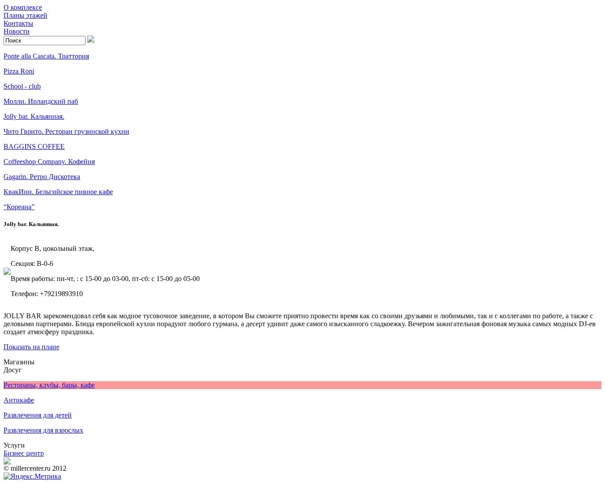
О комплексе (23, 7)
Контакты (18, 23)
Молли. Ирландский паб (41, 101)
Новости (17, 31)
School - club (22, 86)
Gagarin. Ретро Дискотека (42, 176)
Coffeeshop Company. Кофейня (49, 161)
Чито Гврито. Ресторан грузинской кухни (66, 131)
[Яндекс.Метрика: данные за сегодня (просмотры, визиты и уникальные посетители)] (32, 476)
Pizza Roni (19, 71)
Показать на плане (31, 347)
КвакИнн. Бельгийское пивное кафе (58, 191)
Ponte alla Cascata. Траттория (46, 56)
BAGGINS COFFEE (34, 146)
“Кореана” (19, 207)
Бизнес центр (24, 453)
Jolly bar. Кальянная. (34, 116)
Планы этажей (25, 15)
